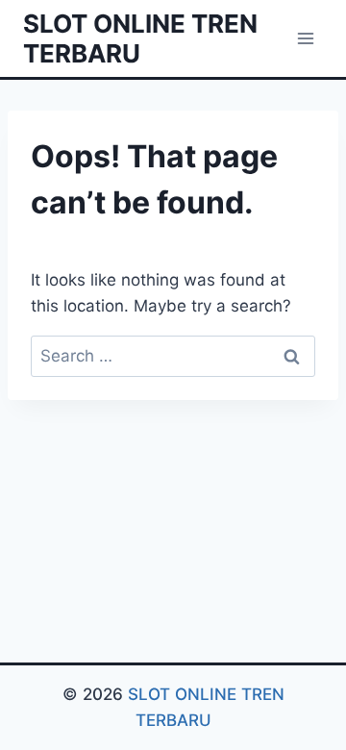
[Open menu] (305, 38)
